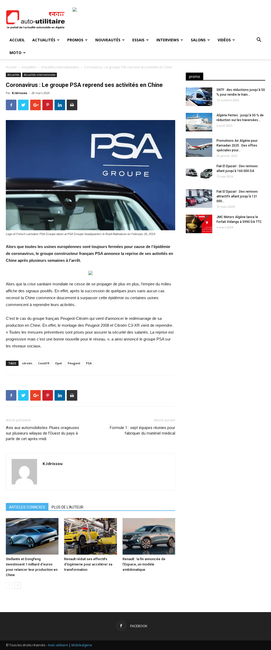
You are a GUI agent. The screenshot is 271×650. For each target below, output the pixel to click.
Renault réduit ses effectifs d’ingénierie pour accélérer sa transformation (88, 564)
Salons (198, 39)
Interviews (167, 39)
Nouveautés (107, 39)
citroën (27, 363)
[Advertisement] (225, 279)
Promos (75, 39)
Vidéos (224, 39)
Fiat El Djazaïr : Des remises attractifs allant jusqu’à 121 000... (237, 196)
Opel (58, 363)
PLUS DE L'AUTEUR (67, 507)
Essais (138, 39)
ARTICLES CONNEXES (27, 507)
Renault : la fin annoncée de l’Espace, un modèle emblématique (144, 564)
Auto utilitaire (58, 645)
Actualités (43, 39)
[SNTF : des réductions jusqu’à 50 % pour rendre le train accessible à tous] (199, 96)
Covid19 (43, 363)
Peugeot (74, 363)
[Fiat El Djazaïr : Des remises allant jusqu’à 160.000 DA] (199, 173)
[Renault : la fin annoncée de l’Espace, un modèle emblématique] (149, 536)
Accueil (17, 39)
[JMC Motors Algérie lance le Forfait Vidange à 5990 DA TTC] (199, 224)
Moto (15, 52)
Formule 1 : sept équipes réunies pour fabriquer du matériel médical (142, 430)
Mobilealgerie (81, 645)
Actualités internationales (60, 67)
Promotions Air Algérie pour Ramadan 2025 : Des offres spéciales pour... (237, 145)
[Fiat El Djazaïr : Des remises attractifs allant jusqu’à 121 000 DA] (199, 198)
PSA (89, 363)
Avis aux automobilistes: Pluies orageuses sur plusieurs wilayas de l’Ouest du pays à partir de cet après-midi (42, 433)
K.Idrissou (19, 93)
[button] (258, 40)
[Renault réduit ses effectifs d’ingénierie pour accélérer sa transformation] (90, 536)
